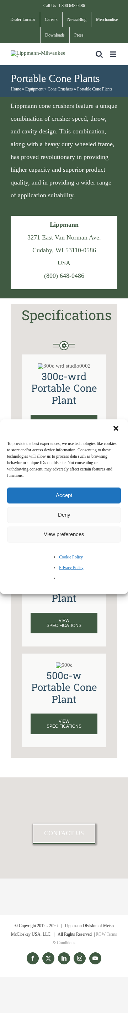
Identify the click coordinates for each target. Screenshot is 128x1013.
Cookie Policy (71, 557)
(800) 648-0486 (64, 275)
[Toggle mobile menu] (113, 54)
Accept (64, 495)
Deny (64, 515)
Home (16, 89)
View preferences (64, 534)
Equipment (34, 89)
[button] (116, 429)
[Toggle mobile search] (99, 54)
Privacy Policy (71, 567)
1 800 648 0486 (71, 5)
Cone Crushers (60, 89)
